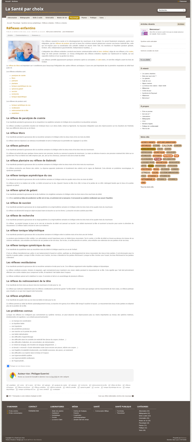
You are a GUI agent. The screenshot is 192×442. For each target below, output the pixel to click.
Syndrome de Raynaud (149, 93)
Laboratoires (146, 116)
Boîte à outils (37, 18)
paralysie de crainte (19, 75)
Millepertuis (145, 88)
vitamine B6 (165, 176)
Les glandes (146, 78)
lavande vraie (147, 162)
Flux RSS (54, 377)
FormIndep (120, 411)
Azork (25, 439)
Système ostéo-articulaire (149, 41)
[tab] (10, 35)
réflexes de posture (62, 43)
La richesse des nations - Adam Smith (154, 85)
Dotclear (183, 437)
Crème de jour (146, 90)
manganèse (174, 162)
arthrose (146, 146)
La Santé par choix (24, 9)
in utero (99, 60)
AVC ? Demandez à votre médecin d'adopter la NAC (25, 396)
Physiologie (74, 18)
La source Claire (57, 419)
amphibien (15, 113)
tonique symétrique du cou (21, 105)
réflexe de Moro (14, 66)
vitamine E (172, 179)
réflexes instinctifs (55, 387)
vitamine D (161, 179)
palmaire (15, 81)
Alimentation (12, 18)
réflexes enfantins (40, 387)
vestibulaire (16, 108)
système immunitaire (169, 173)
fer (176, 156)
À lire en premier (147, 111)
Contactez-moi (34, 411)
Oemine (54, 417)
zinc (143, 183)
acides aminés (148, 142)
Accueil (7, 1)
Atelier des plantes (57, 411)
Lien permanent (68, 31)
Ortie (143, 166)
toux (143, 176)
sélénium (165, 169)
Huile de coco (146, 81)
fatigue (168, 156)
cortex (131, 51)
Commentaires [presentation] (21, 35)
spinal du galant (17, 89)
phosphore (161, 166)
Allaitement (145, 95)
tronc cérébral (103, 51)
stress (145, 172)
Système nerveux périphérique (31, 23)
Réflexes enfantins (48, 23)
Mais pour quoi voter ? (149, 76)
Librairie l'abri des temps (81, 419)
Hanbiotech (55, 413)
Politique (93, 18)
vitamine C (148, 179)
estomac (157, 156)
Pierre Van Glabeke (35, 439)
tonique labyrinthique (19, 97)
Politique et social (146, 46)
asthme (156, 146)
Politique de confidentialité (150, 126)
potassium (172, 166)
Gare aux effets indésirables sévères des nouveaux (114, 396)
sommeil (175, 169)
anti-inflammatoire (166, 142)
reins (156, 169)
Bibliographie (25, 18)
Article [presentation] (10, 35)
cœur (160, 149)
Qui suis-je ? (146, 114)
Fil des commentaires (15, 413)
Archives (15, 1)
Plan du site (146, 128)
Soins (102, 18)
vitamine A (153, 176)
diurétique (159, 152)
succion (14, 91)
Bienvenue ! (155, 29)
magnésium (161, 162)
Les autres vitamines (148, 73)
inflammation (169, 159)
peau (150, 166)
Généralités (49, 18)
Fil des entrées (13, 411)
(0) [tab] (22, 35)
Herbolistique (56, 415)
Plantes (84, 18)
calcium (167, 145)
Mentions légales (147, 123)
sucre (155, 173)
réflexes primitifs (71, 387)
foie (158, 159)
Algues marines (147, 83)
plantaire (15, 83)
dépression (146, 152)
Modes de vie (62, 18)
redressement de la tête (20, 110)
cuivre (168, 149)
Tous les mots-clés (147, 187)
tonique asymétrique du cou (21, 86)
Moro (13, 78)
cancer (177, 146)
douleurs (171, 152)
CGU (144, 121)
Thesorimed (120, 413)
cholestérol (148, 149)
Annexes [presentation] (35, 35)
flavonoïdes (147, 159)
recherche (15, 94)
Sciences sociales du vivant (149, 51)
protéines (146, 169)
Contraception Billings (102, 411)
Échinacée (146, 156)
